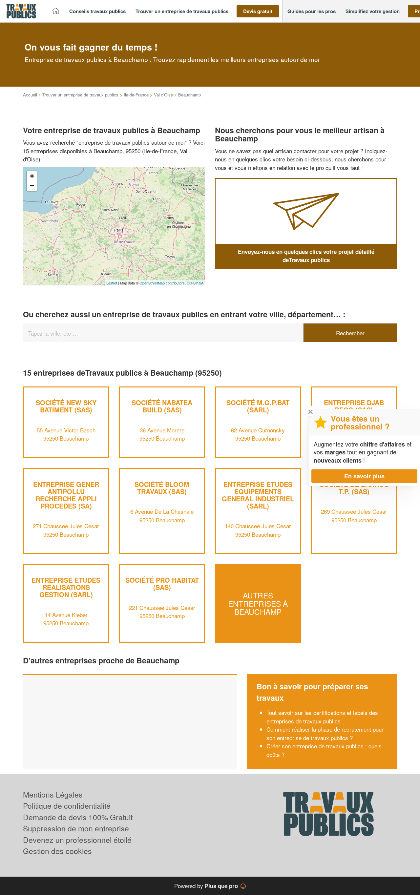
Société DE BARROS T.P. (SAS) (354, 487)
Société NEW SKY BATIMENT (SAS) (66, 406)
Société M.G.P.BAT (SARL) (257, 406)
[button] (97, 11)
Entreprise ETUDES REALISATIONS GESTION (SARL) (66, 587)
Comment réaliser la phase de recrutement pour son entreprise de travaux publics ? (325, 733)
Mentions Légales (53, 794)
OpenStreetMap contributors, (163, 282)
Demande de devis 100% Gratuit (78, 817)
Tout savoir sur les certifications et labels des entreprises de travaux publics (322, 716)
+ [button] (32, 176)
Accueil (30, 95)
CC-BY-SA (195, 282)
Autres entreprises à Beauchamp (258, 603)
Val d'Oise (163, 95)
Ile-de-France (136, 95)
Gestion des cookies (57, 850)
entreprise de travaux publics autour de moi (131, 142)
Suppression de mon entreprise (76, 828)
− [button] (32, 186)
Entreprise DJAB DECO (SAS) (354, 406)
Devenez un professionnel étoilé (77, 839)
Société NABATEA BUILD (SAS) (162, 406)
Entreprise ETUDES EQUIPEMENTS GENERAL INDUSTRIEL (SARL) (258, 494)
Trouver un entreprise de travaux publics (80, 95)
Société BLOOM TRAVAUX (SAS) (162, 487)
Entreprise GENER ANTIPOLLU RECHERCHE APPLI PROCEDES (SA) (66, 494)
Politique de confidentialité (67, 805)
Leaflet (111, 282)
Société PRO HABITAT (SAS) (162, 583)
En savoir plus (364, 476)
